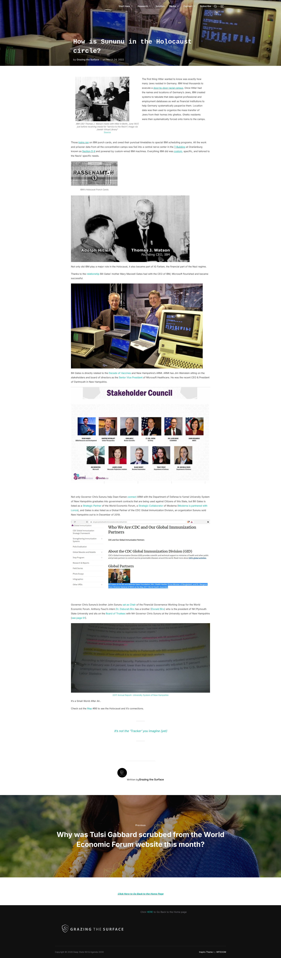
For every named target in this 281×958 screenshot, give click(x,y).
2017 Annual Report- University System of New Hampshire (140, 695)
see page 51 (78, 617)
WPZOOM (221, 952)
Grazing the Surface (88, 59)
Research (143, 6)
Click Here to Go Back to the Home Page (140, 893)
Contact (188, 6)
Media (172, 6)
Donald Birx (157, 609)
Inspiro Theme (206, 952)
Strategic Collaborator (151, 505)
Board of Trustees (115, 613)
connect (132, 496)
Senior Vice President (130, 377)
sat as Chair (129, 604)
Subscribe (205, 6)
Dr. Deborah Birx (125, 609)
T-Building (179, 146)
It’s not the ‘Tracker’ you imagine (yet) (140, 731)
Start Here (124, 6)
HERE (150, 911)
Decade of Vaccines (120, 373)
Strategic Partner (92, 505)
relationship (93, 273)
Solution (160, 6)
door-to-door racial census (168, 87)
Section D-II (88, 151)
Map (89, 708)
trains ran (83, 142)
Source (107, 132)
